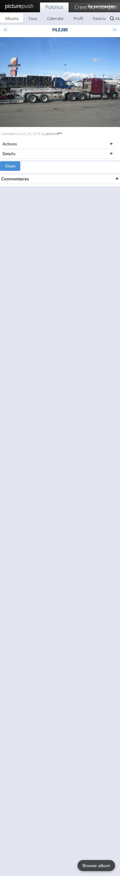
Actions (9, 144)
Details (8, 154)
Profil (78, 18)
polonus (52, 133)
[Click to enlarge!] (60, 82)
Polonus (54, 6)
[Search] (112, 18)
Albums (11, 18)
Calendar (55, 18)
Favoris (99, 18)
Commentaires (15, 179)
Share (10, 166)
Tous (32, 18)
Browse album (96, 865)
